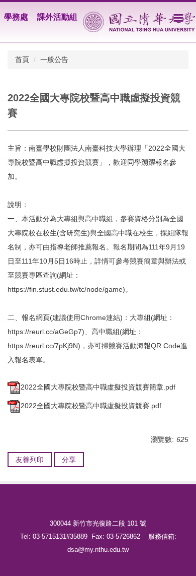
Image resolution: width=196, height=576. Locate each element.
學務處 (16, 17)
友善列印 (30, 460)
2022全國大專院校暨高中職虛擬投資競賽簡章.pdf (98, 387)
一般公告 (54, 59)
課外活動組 (57, 17)
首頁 (22, 59)
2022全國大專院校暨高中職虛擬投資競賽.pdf (91, 406)
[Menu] (178, 18)
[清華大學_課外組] (138, 22)
